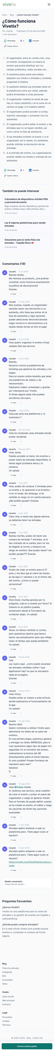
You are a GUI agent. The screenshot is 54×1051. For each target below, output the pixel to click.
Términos (6, 1025)
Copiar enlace (12, 46)
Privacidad (7, 1017)
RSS (4, 976)
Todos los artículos (10, 968)
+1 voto (13, 294)
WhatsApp (11, 41)
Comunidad (7, 980)
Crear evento (8, 996)
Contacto (6, 1004)
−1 (20, 294)
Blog (12, 15)
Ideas (4, 984)
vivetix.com (37, 1038)
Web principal (8, 1000)
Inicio (4, 15)
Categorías (7, 972)
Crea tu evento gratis (27, 1046)
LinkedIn (35, 41)
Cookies (5, 1021)
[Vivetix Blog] (9, 4)
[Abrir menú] (49, 4)
